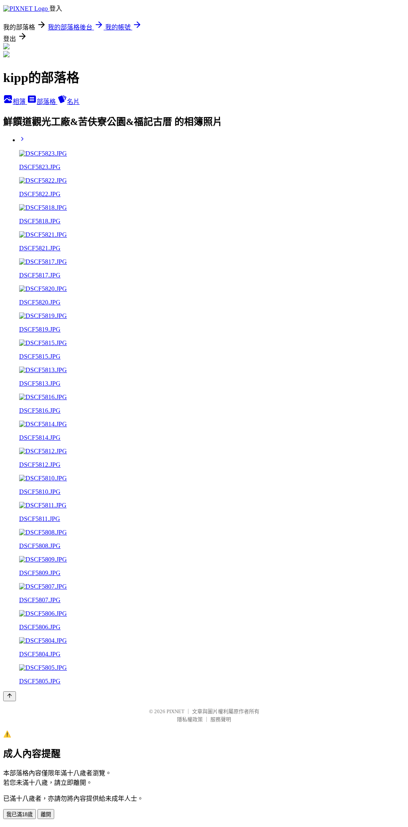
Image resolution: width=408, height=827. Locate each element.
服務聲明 (220, 719)
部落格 (47, 101)
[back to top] (9, 696)
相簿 (20, 101)
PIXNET (175, 711)
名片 (73, 101)
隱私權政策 (190, 719)
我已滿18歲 (19, 814)
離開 (46, 814)
